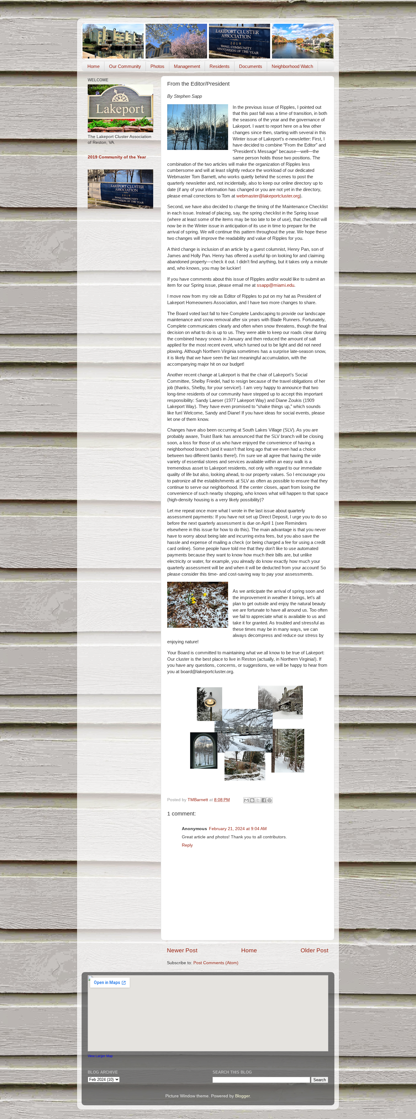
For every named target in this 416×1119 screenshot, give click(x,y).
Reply (187, 845)
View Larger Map (100, 1056)
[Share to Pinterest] (269, 800)
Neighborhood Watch (292, 66)
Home (93, 66)
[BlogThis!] (252, 800)
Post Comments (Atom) (215, 963)
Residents (220, 66)
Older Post (314, 950)
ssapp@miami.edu (275, 285)
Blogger (242, 1096)
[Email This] (246, 800)
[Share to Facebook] (264, 800)
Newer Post (182, 950)
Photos (157, 66)
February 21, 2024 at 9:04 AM (238, 828)
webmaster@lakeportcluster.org (268, 196)
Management (187, 66)
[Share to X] (258, 800)
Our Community (125, 66)
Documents (250, 66)
